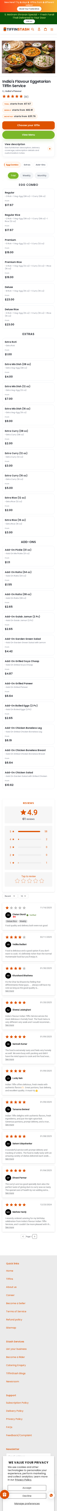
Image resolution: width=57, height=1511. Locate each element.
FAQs (9, 1427)
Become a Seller (16, 1303)
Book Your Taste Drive (29, 9)
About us (11, 1287)
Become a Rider (15, 1357)
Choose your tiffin (28, 125)
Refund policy (14, 1319)
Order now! (29, 21)
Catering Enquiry (16, 1365)
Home (9, 1271)
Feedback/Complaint (19, 1435)
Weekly (27, 175)
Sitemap (11, 1327)
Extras (27, 164)
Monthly (42, 175)
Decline (26, 1496)
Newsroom (12, 1381)
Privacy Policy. (23, 1479)
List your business (16, 1349)
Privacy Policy (14, 1419)
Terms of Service (16, 1311)
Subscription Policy (17, 1402)
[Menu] (52, 29)
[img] (12, 97)
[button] (28, 831)
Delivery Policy (14, 1411)
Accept (26, 1488)
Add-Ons (40, 164)
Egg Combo (12, 164)
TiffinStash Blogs (16, 1373)
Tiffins (9, 1279)
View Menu (28, 134)
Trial (13, 175)
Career (10, 1295)
